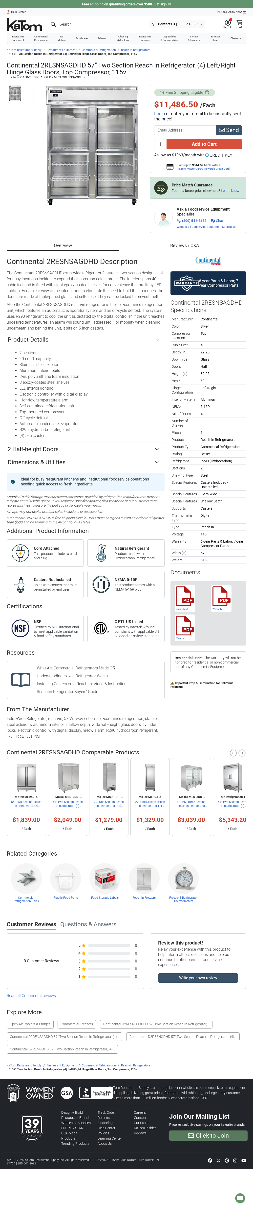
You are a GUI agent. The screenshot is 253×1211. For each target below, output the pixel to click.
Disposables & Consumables (169, 38)
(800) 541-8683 (194, 221)
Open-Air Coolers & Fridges (30, 1024)
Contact (140, 1118)
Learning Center (110, 1138)
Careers (140, 1112)
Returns (104, 1118)
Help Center (18, 12)
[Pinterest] (227, 1160)
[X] (218, 1160)
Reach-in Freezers (144, 897)
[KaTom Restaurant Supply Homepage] (24, 24)
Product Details (28, 339)
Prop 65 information (202, 683)
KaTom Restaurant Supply (24, 50)
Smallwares (82, 38)
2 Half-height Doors (33, 449)
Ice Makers (61, 38)
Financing (105, 1123)
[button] (227, 24)
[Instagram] (235, 1160)
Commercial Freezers (77, 1024)
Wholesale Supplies (76, 1123)
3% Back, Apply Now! (229, 12)
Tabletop (102, 38)
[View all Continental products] (208, 261)
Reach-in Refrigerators (135, 50)
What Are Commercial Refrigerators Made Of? (76, 668)
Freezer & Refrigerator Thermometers (183, 899)
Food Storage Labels (105, 897)
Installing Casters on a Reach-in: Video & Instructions (82, 683)
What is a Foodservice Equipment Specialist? (206, 227)
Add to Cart (204, 144)
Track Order (106, 1112)
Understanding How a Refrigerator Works (72, 676)
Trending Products (75, 1143)
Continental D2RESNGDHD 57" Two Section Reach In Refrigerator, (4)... (182, 1037)
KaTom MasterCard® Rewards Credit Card (203, 168)
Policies (103, 1133)
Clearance (236, 38)
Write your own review (198, 978)
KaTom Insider (145, 1128)
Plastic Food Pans (65, 897)
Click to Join (212, 1135)
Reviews (140, 1133)
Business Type (215, 38)
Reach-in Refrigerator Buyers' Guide (67, 691)
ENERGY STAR (72, 1128)
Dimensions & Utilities (36, 462)
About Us (105, 1143)
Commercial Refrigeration (41, 38)
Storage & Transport (194, 38)
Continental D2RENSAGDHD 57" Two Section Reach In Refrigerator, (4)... (64, 1037)
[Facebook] (210, 1160)
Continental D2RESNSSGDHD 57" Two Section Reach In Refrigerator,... (156, 1024)
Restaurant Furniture (145, 38)
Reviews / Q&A (184, 245)
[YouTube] (243, 1160)
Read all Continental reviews (31, 995)
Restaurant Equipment (18, 38)
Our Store (141, 1123)
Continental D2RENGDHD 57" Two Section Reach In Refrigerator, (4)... (62, 1049)
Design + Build (72, 1112)
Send (232, 130)
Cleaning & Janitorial (123, 38)
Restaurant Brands (75, 1118)
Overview (63, 245)
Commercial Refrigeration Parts (26, 899)
